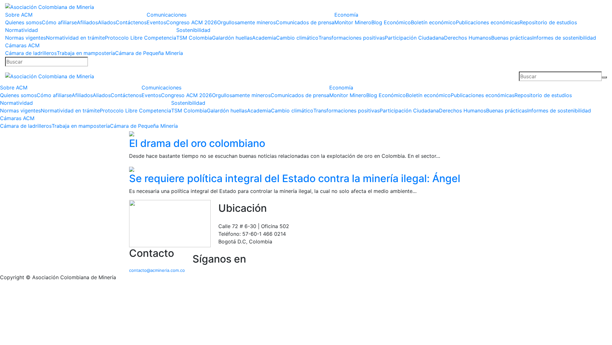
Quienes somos (23, 22)
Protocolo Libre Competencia (140, 37)
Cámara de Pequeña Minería (149, 53)
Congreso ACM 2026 (191, 22)
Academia (264, 37)
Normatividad (21, 30)
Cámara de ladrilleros (31, 53)
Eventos (156, 22)
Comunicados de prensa (305, 22)
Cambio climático (297, 37)
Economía (346, 15)
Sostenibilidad (193, 30)
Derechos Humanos (467, 37)
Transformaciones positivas (351, 37)
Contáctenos (131, 22)
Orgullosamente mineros (246, 22)
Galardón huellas (232, 37)
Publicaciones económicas (488, 22)
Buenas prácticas (511, 37)
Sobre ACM (19, 15)
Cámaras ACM (22, 45)
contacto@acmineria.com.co (157, 270)
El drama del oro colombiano (197, 143)
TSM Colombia (194, 37)
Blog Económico (391, 22)
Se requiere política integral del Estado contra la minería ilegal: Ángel (294, 178)
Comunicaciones (166, 15)
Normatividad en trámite (75, 37)
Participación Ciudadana (414, 37)
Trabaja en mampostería (86, 53)
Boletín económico (433, 22)
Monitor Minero (352, 22)
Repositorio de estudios (548, 22)
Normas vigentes (25, 37)
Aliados (107, 22)
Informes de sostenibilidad (564, 37)
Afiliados (87, 22)
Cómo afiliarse (59, 22)
